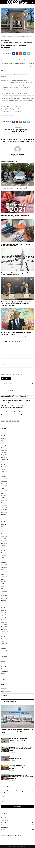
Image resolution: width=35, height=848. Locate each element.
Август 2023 (4, 519)
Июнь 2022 (3, 553)
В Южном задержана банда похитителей (14, 188)
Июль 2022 (3, 550)
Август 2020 (4, 605)
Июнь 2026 (3, 438)
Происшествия (4, 668)
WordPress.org (4, 695)
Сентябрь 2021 (4, 574)
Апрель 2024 (4, 500)
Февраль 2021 (4, 591)
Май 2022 (3, 555)
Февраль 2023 (4, 533)
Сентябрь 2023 (4, 517)
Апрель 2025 (4, 471)
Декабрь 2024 (4, 481)
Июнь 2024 (3, 495)
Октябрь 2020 (4, 600)
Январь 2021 (4, 593)
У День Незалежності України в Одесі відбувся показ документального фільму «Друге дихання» (14, 406)
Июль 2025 (3, 464)
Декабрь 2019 (4, 624)
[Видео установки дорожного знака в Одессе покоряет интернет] (5, 740)
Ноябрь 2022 (4, 541)
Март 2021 (3, 588)
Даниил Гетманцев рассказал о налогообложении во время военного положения (20, 767)
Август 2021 (4, 576)
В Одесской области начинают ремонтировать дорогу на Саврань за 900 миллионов (21, 777)
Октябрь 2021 (4, 572)
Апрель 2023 (4, 529)
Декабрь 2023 (4, 510)
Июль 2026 (3, 435)
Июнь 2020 (3, 610)
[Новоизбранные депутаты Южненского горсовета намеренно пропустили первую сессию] (5, 749)
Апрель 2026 (4, 443)
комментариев (6, 691)
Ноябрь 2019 (4, 627)
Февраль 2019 (4, 648)
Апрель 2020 (4, 615)
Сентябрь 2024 (4, 488)
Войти (2, 684)
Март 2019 (3, 646)
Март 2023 (3, 531)
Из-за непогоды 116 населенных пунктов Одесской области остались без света (17, 273)
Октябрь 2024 (4, 486)
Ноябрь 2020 (4, 598)
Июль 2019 (3, 636)
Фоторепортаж (4, 671)
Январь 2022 (4, 565)
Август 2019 (4, 634)
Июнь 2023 (3, 524)
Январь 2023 (4, 536)
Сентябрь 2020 (4, 603)
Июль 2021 (3, 579)
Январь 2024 (4, 507)
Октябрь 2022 (4, 543)
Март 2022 (3, 560)
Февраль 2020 (4, 619)
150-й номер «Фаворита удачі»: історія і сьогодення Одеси (16, 411)
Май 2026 (3, 440)
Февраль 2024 (4, 505)
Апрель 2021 (4, 586)
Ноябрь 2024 (4, 483)
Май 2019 (3, 641)
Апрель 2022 (4, 557)
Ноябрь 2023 (4, 512)
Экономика (3, 673)
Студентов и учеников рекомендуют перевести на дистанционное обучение (17, 245)
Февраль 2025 (4, 476)
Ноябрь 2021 (4, 569)
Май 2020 (3, 612)
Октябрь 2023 (4, 514)
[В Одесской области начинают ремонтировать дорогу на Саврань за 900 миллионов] (5, 777)
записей (4, 688)
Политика (3, 666)
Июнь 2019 (3, 639)
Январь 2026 (4, 450)
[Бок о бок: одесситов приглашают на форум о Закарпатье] (5, 758)
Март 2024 (3, 502)
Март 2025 (3, 474)
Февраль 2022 (4, 562)
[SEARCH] (32, 383)
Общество (7, 40)
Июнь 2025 (3, 467)
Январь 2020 (4, 622)
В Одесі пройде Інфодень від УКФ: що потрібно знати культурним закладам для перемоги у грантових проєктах (16, 303)
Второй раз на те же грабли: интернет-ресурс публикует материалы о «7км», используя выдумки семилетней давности (17, 731)
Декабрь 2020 (4, 596)
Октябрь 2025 (4, 457)
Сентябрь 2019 (4, 631)
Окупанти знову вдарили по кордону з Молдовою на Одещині (17, 415)
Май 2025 (3, 469)
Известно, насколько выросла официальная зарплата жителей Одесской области (15, 216)
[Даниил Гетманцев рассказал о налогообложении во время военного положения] (5, 767)
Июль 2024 (3, 493)
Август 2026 (4, 433)
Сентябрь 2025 (4, 459)
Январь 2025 (4, 479)
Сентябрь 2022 (4, 545)
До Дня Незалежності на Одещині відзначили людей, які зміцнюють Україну (15, 401)
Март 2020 (3, 617)
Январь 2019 (4, 650)
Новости (2, 40)
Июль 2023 (3, 522)
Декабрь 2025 (4, 452)
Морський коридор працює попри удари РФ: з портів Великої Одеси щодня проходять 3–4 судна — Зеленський (17, 396)
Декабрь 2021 (4, 567)
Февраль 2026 (4, 447)
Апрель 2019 (4, 643)
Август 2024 (4, 490)
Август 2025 (4, 462)
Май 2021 (3, 584)
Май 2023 (3, 526)
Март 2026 (3, 445)
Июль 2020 (3, 608)
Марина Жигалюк (17, 155)
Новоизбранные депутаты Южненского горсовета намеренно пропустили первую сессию (21, 749)
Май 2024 (3, 498)
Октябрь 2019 (4, 629)
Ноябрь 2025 (4, 455)
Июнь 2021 (3, 581)
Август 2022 (4, 548)
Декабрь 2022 (4, 538)
